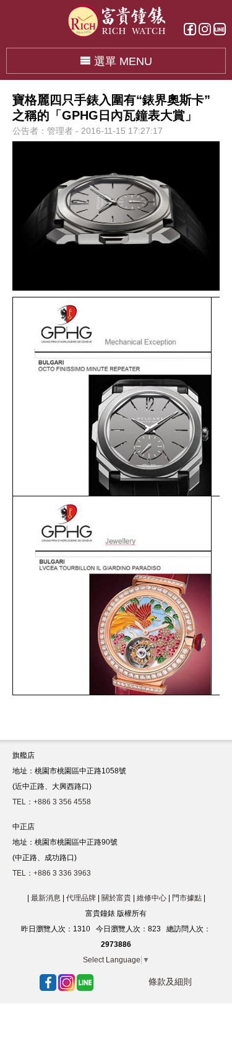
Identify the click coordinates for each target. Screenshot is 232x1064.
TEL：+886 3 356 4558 (51, 802)
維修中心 (151, 898)
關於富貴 (116, 898)
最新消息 (46, 898)
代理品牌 (81, 898)
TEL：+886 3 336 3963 (51, 873)
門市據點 (187, 898)
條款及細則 (170, 982)
